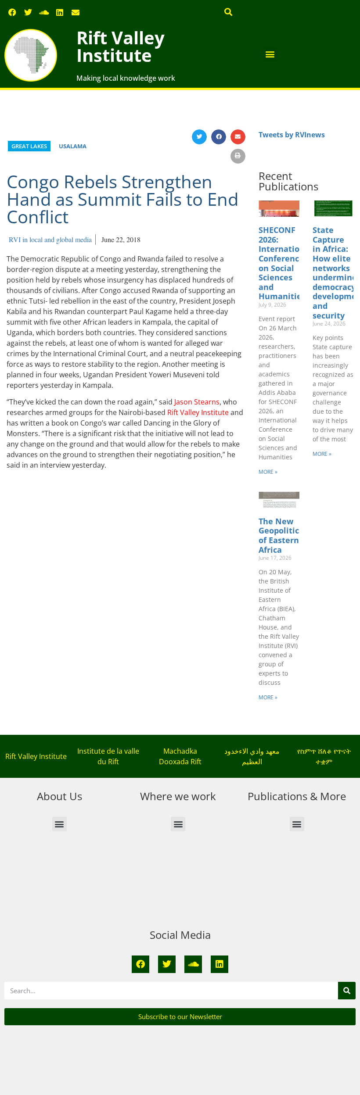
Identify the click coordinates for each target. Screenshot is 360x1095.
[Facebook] (12, 12)
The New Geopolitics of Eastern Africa (281, 535)
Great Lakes (29, 146)
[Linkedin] (60, 12)
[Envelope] (75, 12)
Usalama (72, 146)
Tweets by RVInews (292, 135)
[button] (228, 11)
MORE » (268, 472)
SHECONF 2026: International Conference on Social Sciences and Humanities (285, 263)
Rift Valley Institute (120, 46)
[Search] (347, 990)
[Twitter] (28, 12)
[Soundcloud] (44, 12)
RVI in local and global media (50, 239)
